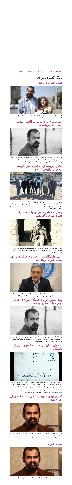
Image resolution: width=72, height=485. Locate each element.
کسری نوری (55, 443)
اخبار (42, 71)
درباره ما (21, 71)
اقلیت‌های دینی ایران (55, 71)
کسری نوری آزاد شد (50, 82)
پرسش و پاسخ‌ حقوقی (32, 71)
